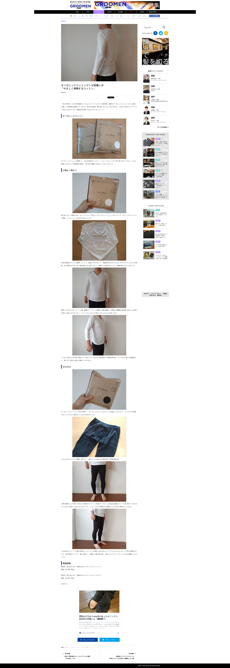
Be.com (148, 665)
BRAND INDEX (153, 12)
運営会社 (159, 295)
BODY (98, 12)
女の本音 (120, 12)
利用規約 (165, 293)
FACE (88, 12)
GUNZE (66, 647)
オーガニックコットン (74, 647)
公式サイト (64, 584)
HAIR (77, 12)
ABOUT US (146, 293)
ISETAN (142, 12)
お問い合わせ (152, 295)
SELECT (110, 12)
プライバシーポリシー (156, 293)
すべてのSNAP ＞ (163, 127)
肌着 (87, 647)
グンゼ (83, 647)
